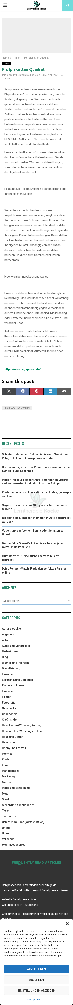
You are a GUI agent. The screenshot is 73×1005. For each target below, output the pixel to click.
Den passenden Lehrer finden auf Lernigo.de (29, 885)
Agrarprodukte (11, 628)
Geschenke (9, 708)
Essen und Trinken (13, 685)
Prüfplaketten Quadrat (17, 408)
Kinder (6, 759)
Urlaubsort (9, 833)
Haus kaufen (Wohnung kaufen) (21, 725)
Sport (5, 799)
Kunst (5, 765)
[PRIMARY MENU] (5, 5)
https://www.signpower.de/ (22, 369)
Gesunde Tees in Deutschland (20, 904)
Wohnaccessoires (13, 844)
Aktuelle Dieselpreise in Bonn (19, 899)
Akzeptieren (36, 969)
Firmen (6, 64)
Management (10, 770)
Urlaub (6, 827)
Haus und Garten (12, 736)
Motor (6, 793)
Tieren (6, 810)
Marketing (8, 776)
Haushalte (8, 742)
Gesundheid (10, 714)
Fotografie (8, 702)
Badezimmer (10, 651)
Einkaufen (8, 674)
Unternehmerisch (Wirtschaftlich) (23, 822)
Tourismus (9, 816)
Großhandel (9, 719)
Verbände (8, 839)
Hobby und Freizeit (14, 748)
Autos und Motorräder (16, 645)
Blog (5, 657)
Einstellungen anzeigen (36, 990)
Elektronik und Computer (17, 679)
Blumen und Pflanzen (15, 662)
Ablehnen (36, 980)
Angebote (8, 634)
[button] (67, 924)
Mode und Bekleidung (16, 787)
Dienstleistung (11, 668)
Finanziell (8, 691)
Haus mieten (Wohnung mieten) (22, 731)
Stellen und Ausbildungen (18, 804)
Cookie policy (33, 999)
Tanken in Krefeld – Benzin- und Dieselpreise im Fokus (35, 890)
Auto (5, 640)
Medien (6, 782)
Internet (7, 753)
